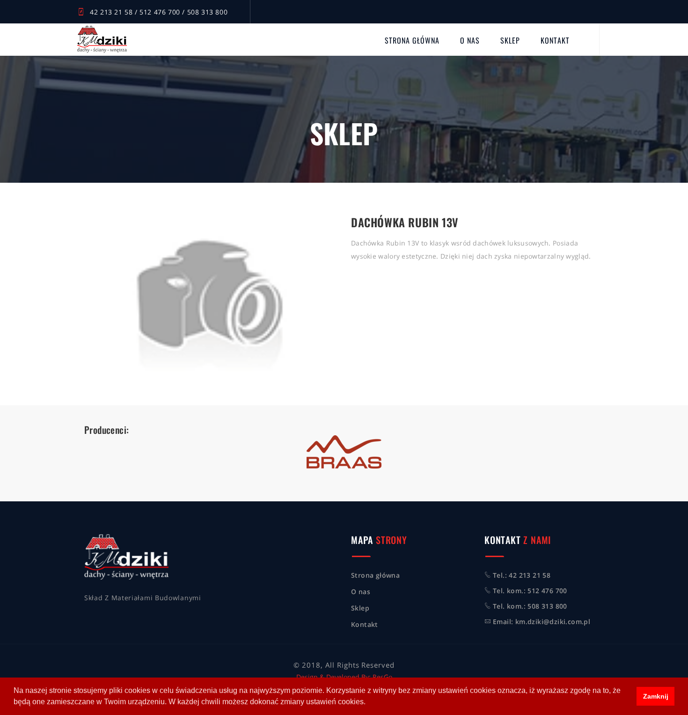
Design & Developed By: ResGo (344, 676)
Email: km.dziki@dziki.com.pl (541, 621)
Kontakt (555, 40)
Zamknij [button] (655, 696)
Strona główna (412, 40)
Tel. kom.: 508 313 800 (530, 606)
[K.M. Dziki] (102, 39)
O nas (470, 40)
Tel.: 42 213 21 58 (521, 575)
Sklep (510, 40)
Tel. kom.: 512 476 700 (530, 590)
